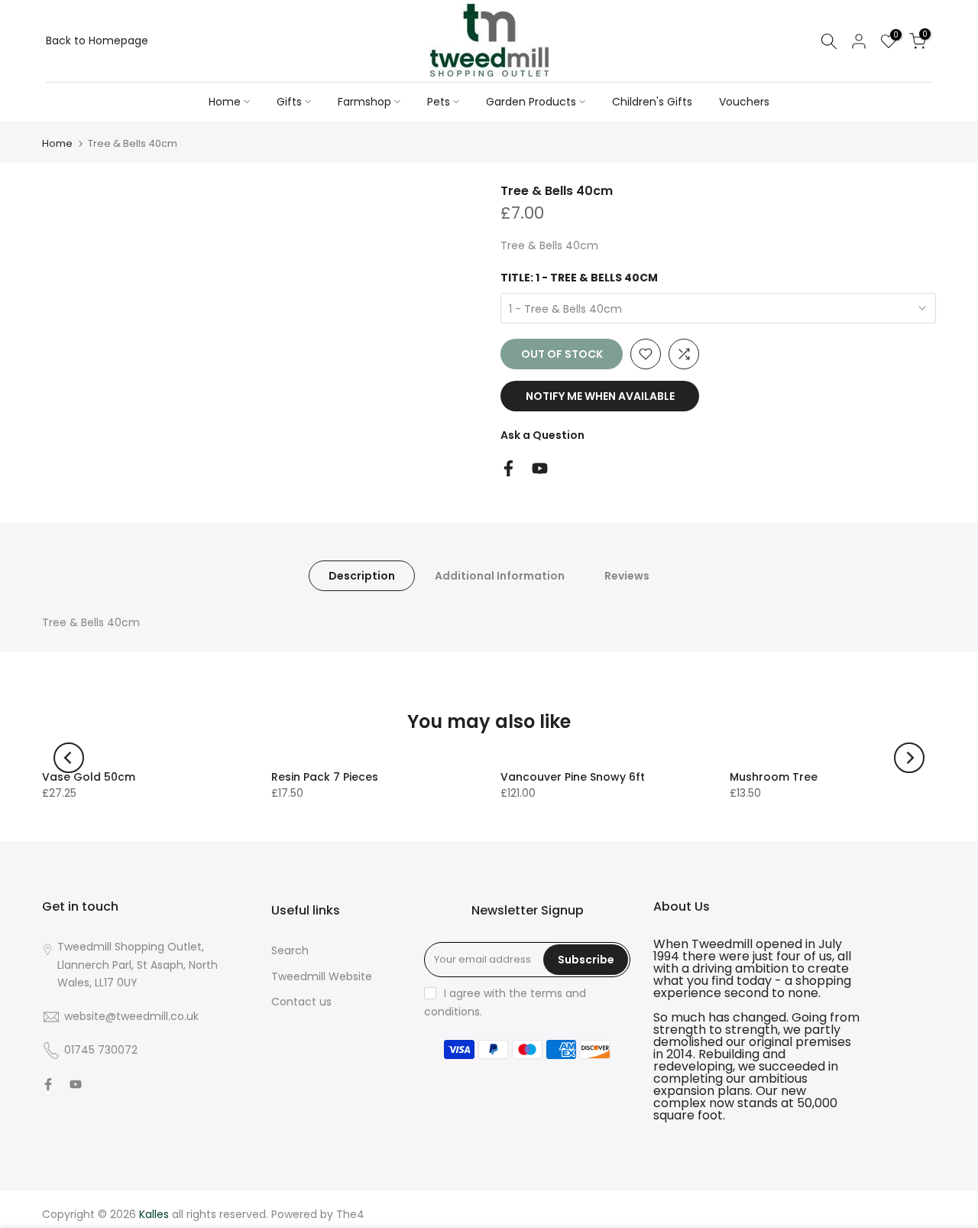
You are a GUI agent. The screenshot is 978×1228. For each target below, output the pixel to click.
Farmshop (364, 101)
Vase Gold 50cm (88, 777)
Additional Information (500, 575)
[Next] (909, 757)
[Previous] (68, 757)
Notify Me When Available (600, 396)
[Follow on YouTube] (540, 468)
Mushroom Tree (774, 777)
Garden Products (531, 101)
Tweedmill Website (321, 976)
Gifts (289, 101)
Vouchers (744, 101)
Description (362, 575)
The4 (350, 1214)
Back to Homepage (97, 40)
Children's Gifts (652, 101)
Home (225, 101)
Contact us (301, 1001)
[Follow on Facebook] (508, 468)
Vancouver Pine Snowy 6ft (572, 777)
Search (290, 950)
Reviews (626, 575)
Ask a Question (542, 435)
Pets (438, 101)
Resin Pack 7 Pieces (324, 777)
